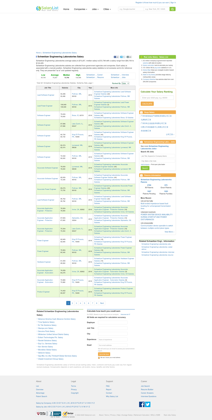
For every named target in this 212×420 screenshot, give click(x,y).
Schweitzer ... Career (94, 74)
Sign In (173, 2)
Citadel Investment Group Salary (50, 359)
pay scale (157, 67)
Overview (39, 389)
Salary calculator (148, 65)
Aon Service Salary (45, 346)
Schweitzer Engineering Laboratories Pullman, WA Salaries (112, 97)
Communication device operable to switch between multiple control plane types (157, 226)
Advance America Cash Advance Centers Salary (57, 319)
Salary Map (147, 70)
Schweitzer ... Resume (95, 77)
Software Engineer (43, 115)
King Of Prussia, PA (78, 135)
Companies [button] (80, 9)
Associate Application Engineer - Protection (45, 209)
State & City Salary (149, 74)
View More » (169, 231)
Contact (109, 393)
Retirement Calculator (141, 415)
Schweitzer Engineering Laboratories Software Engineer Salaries (114, 114)
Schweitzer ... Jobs (118, 77)
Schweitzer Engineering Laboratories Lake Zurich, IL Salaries (112, 127)
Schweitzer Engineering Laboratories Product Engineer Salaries (113, 289)
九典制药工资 (146, 119)
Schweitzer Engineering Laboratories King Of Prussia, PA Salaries (113, 137)
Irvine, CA (75, 209)
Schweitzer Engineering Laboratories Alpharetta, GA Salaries (112, 221)
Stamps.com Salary (45, 328)
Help (118, 415)
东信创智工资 (146, 130)
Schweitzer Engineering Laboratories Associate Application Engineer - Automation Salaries (111, 270)
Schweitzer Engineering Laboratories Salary (60, 52)
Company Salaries (149, 79)
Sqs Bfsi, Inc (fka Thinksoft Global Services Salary (57, 356)
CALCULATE (147, 103)
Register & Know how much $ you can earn (153, 2)
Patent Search (41, 396)
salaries (145, 63)
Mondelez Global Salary (47, 349)
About (101, 415)
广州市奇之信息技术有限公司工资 (153, 123)
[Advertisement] (106, 31)
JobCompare (145, 164)
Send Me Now (104, 354)
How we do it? (125, 314)
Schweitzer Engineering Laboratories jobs (156, 244)
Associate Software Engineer (47, 168)
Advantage (40, 393)
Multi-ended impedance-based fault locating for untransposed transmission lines (156, 206)
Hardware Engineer (44, 262)
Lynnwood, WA (77, 145)
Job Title (90, 328)
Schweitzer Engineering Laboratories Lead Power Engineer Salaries (111, 103)
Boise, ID (75, 115)
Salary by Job (41, 406)
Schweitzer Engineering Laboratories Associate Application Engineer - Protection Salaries (111, 208)
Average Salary (127, 415)
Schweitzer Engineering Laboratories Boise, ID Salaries (113, 117)
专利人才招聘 (155, 415)
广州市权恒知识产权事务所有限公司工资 (156, 116)
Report (108, 389)
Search (145, 168)
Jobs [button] (94, 9)
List (37, 386)
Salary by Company (43, 403)
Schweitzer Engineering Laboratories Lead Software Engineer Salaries (112, 92)
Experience (91, 339)
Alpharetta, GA (77, 218)
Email (89, 345)
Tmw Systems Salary (46, 322)
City (88, 333)
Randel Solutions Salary (47, 340)
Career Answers (147, 393)
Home (67, 9)
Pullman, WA (76, 94)
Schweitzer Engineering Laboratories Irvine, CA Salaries (114, 212)
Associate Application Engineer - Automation (45, 271)
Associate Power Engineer (46, 189)
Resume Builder (147, 389)
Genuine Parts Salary (46, 331)
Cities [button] (106, 9)
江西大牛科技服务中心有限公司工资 (154, 127)
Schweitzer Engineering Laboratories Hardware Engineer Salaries (114, 259)
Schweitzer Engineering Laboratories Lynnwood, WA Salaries (112, 148)
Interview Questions (148, 396)
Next (102, 303)
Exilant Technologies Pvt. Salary (50, 337)
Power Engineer (42, 240)
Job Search (145, 386)
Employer (91, 322)
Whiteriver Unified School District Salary (53, 334)
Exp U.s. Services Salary (47, 343)
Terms (73, 386)
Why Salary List (112, 396)
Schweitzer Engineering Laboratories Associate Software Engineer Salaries (111, 165)
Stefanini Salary (44, 352)
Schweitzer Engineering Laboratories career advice (157, 248)
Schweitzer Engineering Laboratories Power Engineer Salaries (113, 238)
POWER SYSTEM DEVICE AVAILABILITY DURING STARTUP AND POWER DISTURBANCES (156, 217)
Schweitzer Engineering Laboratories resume (157, 255)
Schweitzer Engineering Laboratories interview (158, 252)
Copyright (75, 393)
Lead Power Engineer (44, 106)
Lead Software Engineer (45, 95)
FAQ (107, 386)
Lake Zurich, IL (77, 123)
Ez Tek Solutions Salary (47, 325)
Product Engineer (43, 292)
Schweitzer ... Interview (120, 74)
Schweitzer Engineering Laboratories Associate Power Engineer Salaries (113, 187)
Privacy (74, 389)
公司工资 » (170, 134)
